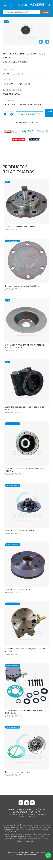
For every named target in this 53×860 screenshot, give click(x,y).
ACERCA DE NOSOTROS (26, 809)
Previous (41, 42)
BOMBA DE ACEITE (13, 230)
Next (47, 42)
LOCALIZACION (20, 812)
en (25, 4)
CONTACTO (34, 812)
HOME (11, 809)
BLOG (42, 809)
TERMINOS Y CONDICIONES (26, 816)
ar (19, 4)
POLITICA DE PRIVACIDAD (35, 814)
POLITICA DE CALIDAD (16, 814)
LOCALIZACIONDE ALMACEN (37, 5)
